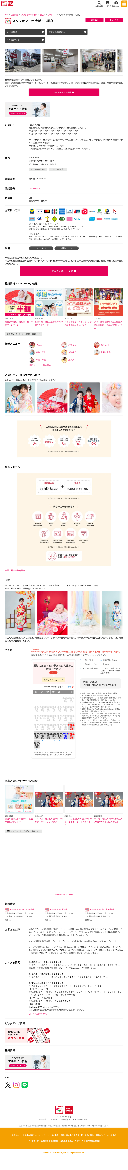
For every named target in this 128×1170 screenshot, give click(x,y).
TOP (6, 15)
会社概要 (63, 1141)
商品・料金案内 (67, 1135)
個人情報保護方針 (93, 1141)
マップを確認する (38, 169)
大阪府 (42, 15)
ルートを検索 (58, 169)
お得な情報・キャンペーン (35, 1135)
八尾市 (51, 15)
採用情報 (54, 1141)
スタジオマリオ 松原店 (59, 909)
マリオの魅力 (53, 1135)
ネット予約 (114, 20)
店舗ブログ (100, 1135)
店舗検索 (14, 15)
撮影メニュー (17, 1135)
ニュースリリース (76, 1141)
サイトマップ (33, 1141)
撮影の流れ (89, 1135)
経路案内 (94, 20)
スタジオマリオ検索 (29, 15)
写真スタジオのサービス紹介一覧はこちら (23, 831)
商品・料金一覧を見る (15, 570)
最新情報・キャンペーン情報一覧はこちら (23, 334)
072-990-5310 (34, 188)
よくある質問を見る (38, 1014)
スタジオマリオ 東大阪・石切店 (22, 909)
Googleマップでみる (64, 894)
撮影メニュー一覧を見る (40, 365)
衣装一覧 (79, 1135)
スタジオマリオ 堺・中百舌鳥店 (102, 909)
